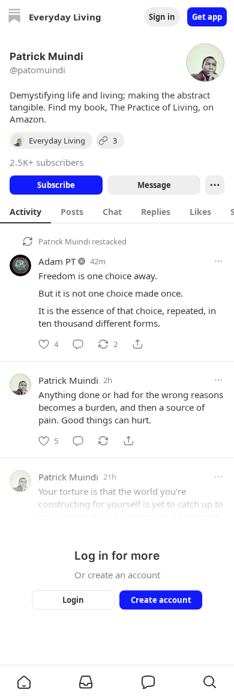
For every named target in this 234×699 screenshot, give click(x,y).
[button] (24, 682)
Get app (207, 16)
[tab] (25, 211)
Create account (161, 600)
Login (73, 600)
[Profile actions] (214, 185)
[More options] (218, 261)
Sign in (162, 16)
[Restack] (103, 440)
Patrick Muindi (64, 241)
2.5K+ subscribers (46, 162)
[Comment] (78, 344)
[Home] (14, 17)
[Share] (137, 344)
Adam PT (57, 261)
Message (154, 185)
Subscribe (56, 185)
